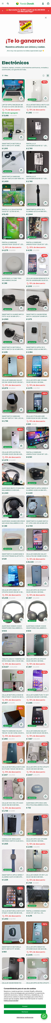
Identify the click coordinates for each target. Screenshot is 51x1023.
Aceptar (25, 1006)
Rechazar (25, 1012)
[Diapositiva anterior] (2, 10)
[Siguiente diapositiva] (48, 10)
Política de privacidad (11, 1000)
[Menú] (2, 3)
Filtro (6, 75)
